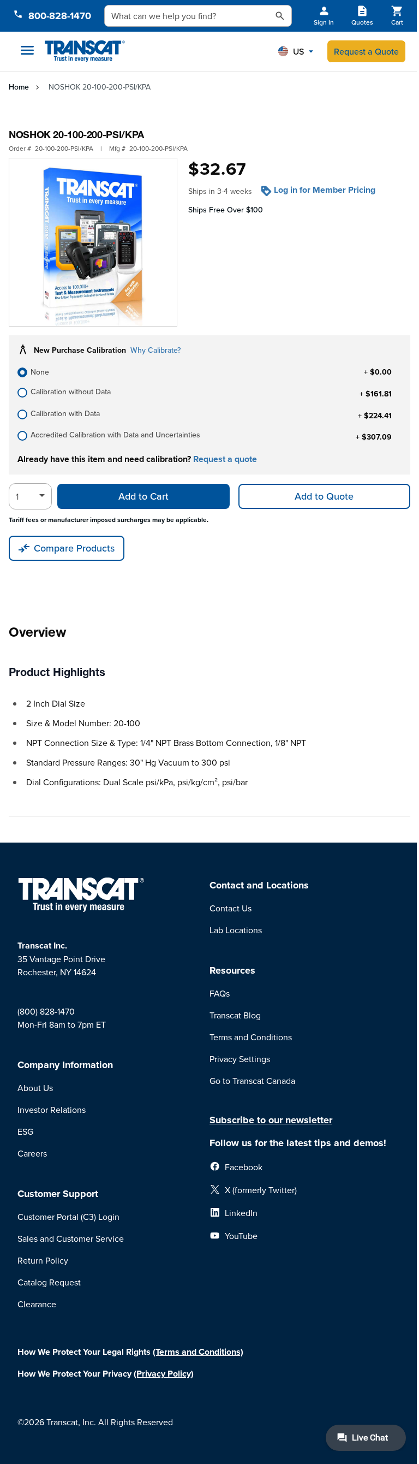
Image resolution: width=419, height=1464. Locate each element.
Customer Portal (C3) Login (68, 1217)
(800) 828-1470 (46, 1011)
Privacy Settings (240, 1059)
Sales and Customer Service (70, 1238)
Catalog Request (49, 1282)
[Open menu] (27, 50)
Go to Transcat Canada (252, 1081)
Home (19, 86)
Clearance (36, 1304)
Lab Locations (236, 930)
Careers (32, 1153)
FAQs (220, 993)
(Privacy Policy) (164, 1373)
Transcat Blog (235, 1015)
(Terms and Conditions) (198, 1352)
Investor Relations (51, 1110)
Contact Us (231, 908)
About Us (35, 1088)
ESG (25, 1131)
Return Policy (42, 1260)
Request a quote (225, 459)
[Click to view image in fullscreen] (93, 242)
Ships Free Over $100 (225, 209)
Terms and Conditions (251, 1037)
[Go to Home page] (85, 51)
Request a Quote (366, 51)
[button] (296, 51)
